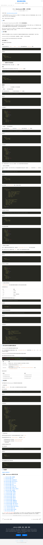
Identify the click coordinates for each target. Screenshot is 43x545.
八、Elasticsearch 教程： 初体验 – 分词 (10, 487)
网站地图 (25, 542)
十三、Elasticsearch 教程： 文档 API (9, 494)
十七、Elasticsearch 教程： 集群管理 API (10, 500)
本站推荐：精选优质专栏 (5, 472)
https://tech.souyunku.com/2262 (12, 13)
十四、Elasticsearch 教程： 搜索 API (9, 496)
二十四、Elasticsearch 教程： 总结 (9, 510)
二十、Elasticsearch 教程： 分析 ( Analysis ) (11, 504)
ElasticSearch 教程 (10, 5)
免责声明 (26, 3)
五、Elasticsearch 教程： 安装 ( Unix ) (10, 482)
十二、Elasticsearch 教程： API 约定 (21, 9)
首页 (16, 3)
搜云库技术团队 (21, 1)
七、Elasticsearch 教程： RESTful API (10, 485)
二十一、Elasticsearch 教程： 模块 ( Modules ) (11, 506)
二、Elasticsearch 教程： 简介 (9, 478)
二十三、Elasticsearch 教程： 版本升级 (10, 509)
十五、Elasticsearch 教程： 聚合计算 (10, 497)
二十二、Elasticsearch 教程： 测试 (9, 507)
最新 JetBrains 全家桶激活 (20, 3)
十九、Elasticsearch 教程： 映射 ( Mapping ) (11, 503)
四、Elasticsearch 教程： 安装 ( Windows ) (11, 481)
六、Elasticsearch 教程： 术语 (9, 484)
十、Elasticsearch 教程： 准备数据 (9, 490)
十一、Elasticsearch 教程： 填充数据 (10, 491)
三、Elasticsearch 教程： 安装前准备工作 (10, 479)
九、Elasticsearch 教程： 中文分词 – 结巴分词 (11, 488)
